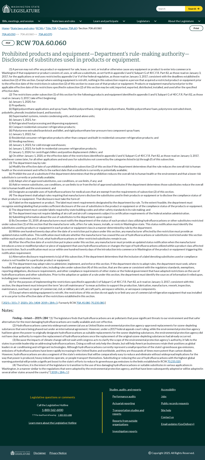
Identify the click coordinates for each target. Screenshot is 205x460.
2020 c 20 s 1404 (30, 302)
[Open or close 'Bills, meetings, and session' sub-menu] (39, 21)
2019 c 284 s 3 (49, 302)
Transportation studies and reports (128, 412)
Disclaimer (39, 453)
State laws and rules (63, 21)
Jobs (163, 396)
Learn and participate (105, 21)
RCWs (40, 28)
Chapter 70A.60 (67, 28)
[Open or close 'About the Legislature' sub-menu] (199, 21)
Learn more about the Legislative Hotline (53, 422)
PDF (8, 42)
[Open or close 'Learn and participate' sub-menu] (124, 21)
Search (192, 8)
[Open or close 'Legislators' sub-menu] (155, 21)
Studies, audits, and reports (125, 389)
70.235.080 (97, 302)
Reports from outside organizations (124, 422)
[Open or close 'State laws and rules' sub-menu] (80, 21)
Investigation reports (124, 431)
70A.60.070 (45, 34)
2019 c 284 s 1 (59, 372)
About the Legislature (181, 21)
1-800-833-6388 (65, 415)
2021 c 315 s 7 (11, 302)
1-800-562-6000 (52, 410)
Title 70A (50, 28)
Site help (166, 410)
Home (5, 28)
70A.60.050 (8, 34)
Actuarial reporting (123, 403)
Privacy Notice (58, 453)
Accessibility (168, 389)
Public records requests (175, 403)
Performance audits (124, 396)
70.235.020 (174, 361)
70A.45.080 (83, 302)
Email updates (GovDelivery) (177, 424)
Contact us (167, 417)
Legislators (143, 21)
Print (196, 28)
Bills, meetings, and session (18, 21)
